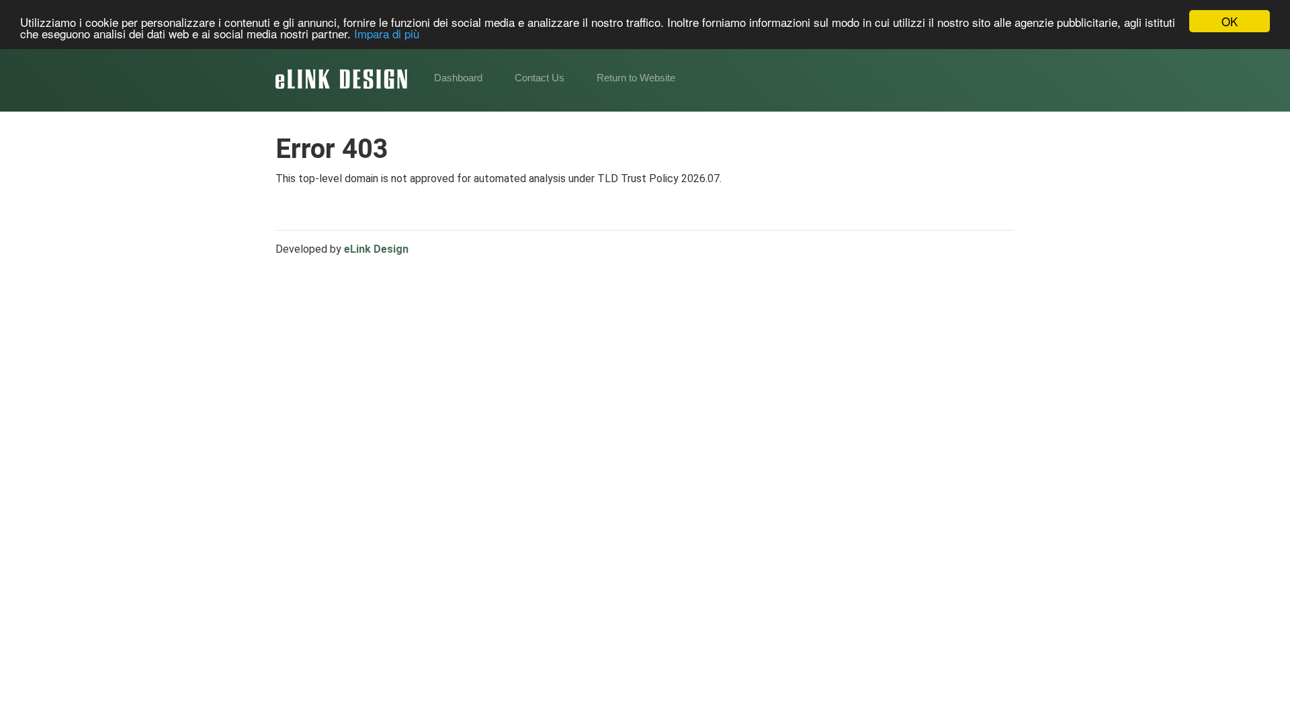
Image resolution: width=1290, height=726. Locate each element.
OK (1229, 21)
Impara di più (386, 33)
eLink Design (376, 249)
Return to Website (636, 77)
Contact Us (539, 77)
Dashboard (458, 77)
